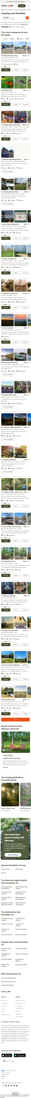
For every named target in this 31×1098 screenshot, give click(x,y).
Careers (3, 1009)
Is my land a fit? (19, 1003)
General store (5, 1003)
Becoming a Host (20, 1000)
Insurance (18, 1011)
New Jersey (16, 9)
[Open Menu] (28, 5)
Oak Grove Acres (15, 758)
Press (2, 1012)
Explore (3, 9)
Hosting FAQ (19, 1016)
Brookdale (23, 9)
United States (9, 9)
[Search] (27, 17)
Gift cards (4, 1000)
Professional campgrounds (19, 1007)
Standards (18, 1014)
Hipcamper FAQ (5, 1014)
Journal (3, 1006)
